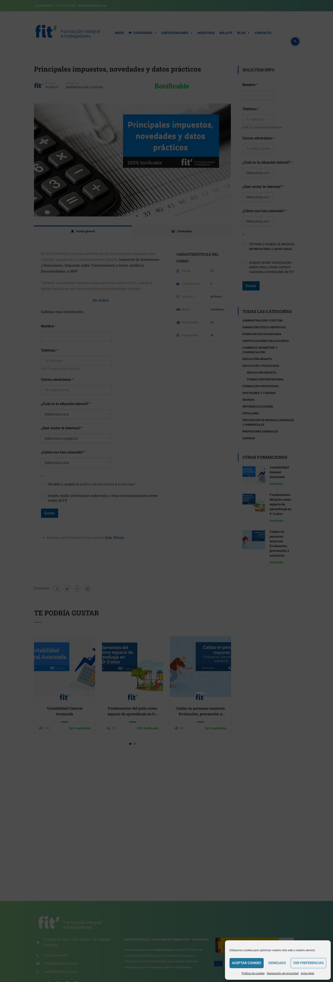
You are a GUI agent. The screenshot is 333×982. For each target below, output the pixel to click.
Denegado (277, 963)
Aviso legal (307, 973)
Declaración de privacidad (283, 973)
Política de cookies (253, 973)
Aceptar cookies (246, 963)
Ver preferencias (308, 963)
